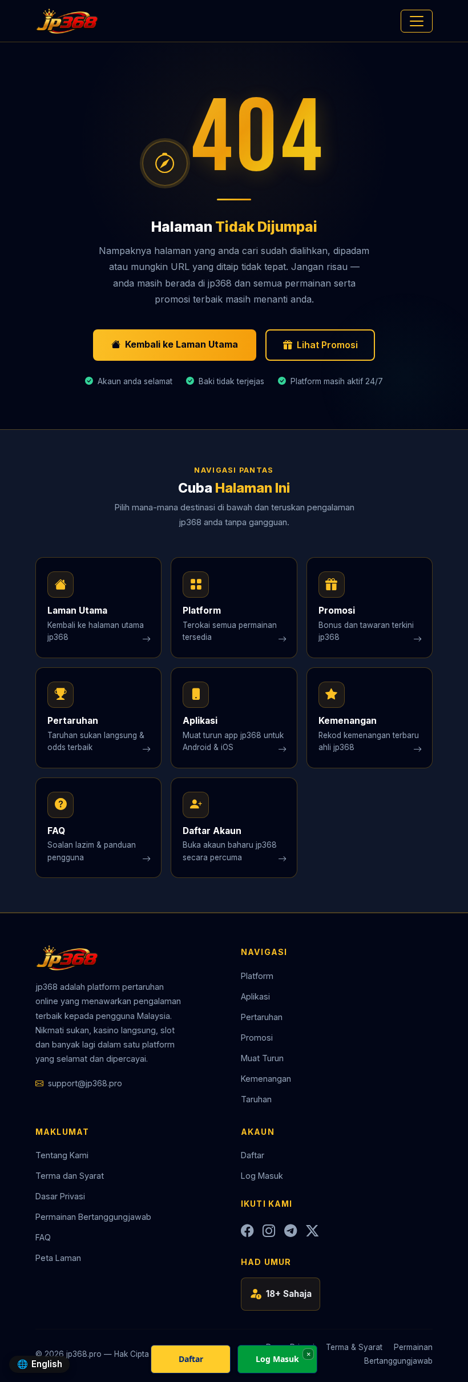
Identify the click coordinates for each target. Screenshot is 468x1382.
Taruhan (256, 1099)
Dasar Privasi (60, 1196)
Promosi (257, 1037)
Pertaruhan (262, 1017)
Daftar (252, 1155)
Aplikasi (255, 996)
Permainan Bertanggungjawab (93, 1217)
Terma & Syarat (354, 1347)
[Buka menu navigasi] (417, 21)
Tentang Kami (61, 1155)
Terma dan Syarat (69, 1175)
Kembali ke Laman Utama (181, 344)
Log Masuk (262, 1175)
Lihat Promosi (327, 344)
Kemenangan (266, 1078)
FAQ (43, 1237)
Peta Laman (58, 1258)
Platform (257, 976)
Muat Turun (262, 1058)
